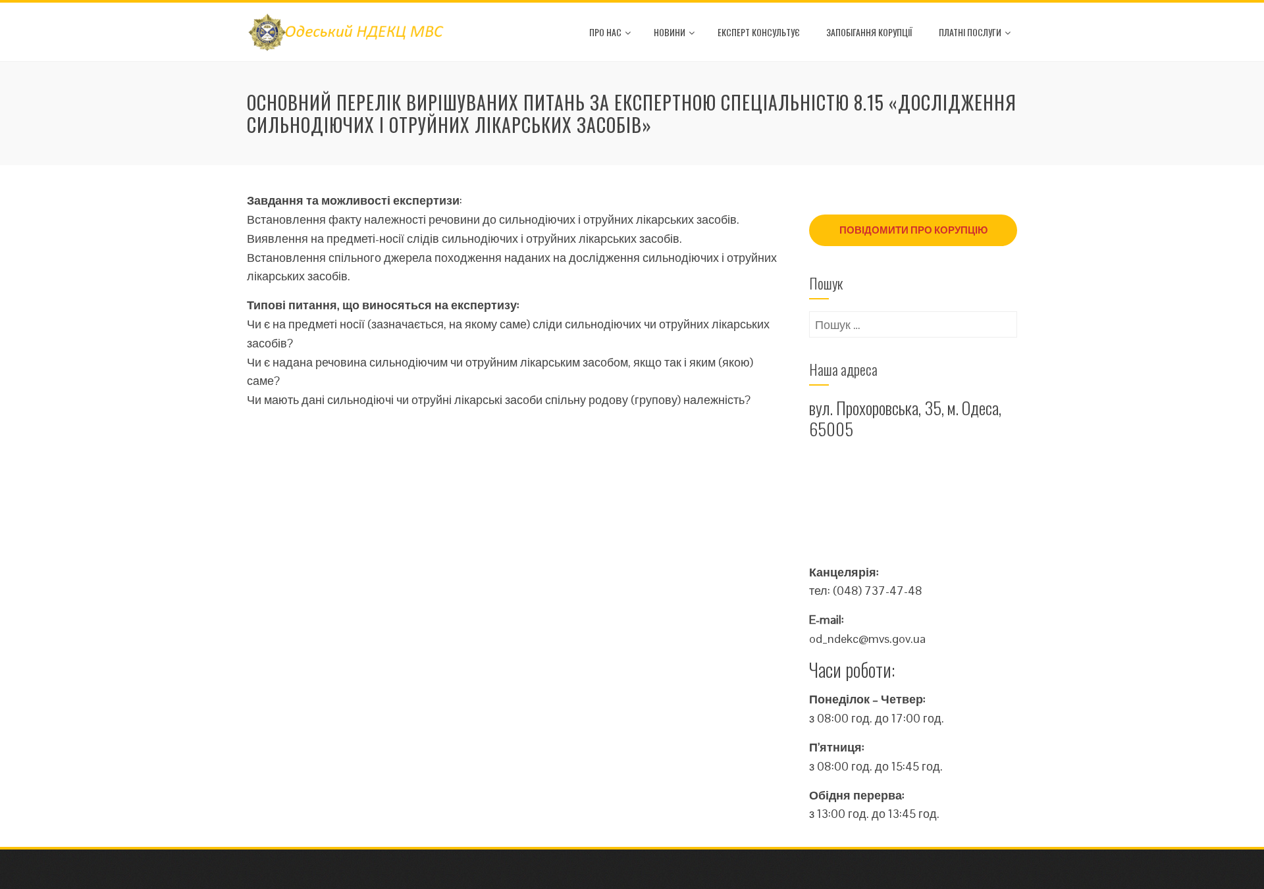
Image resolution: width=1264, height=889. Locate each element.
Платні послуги (970, 32)
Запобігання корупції (869, 32)
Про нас (605, 32)
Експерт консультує (759, 32)
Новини (669, 32)
